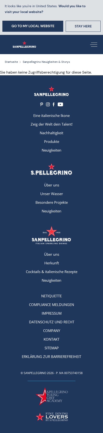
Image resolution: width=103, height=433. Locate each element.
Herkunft (51, 263)
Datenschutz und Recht (51, 321)
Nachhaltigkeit (51, 132)
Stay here (83, 26)
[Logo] (51, 91)
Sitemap (52, 347)
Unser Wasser (51, 193)
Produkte (51, 141)
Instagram (48, 104)
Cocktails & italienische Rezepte (51, 271)
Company (51, 330)
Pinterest (41, 104)
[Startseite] (24, 44)
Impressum (52, 313)
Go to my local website (32, 26)
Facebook (54, 104)
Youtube (60, 104)
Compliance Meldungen (51, 304)
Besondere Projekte (51, 202)
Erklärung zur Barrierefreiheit (51, 356)
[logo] (51, 169)
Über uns (51, 185)
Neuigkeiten (51, 150)
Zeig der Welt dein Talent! (52, 124)
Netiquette (51, 295)
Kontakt (51, 339)
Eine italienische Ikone (51, 115)
